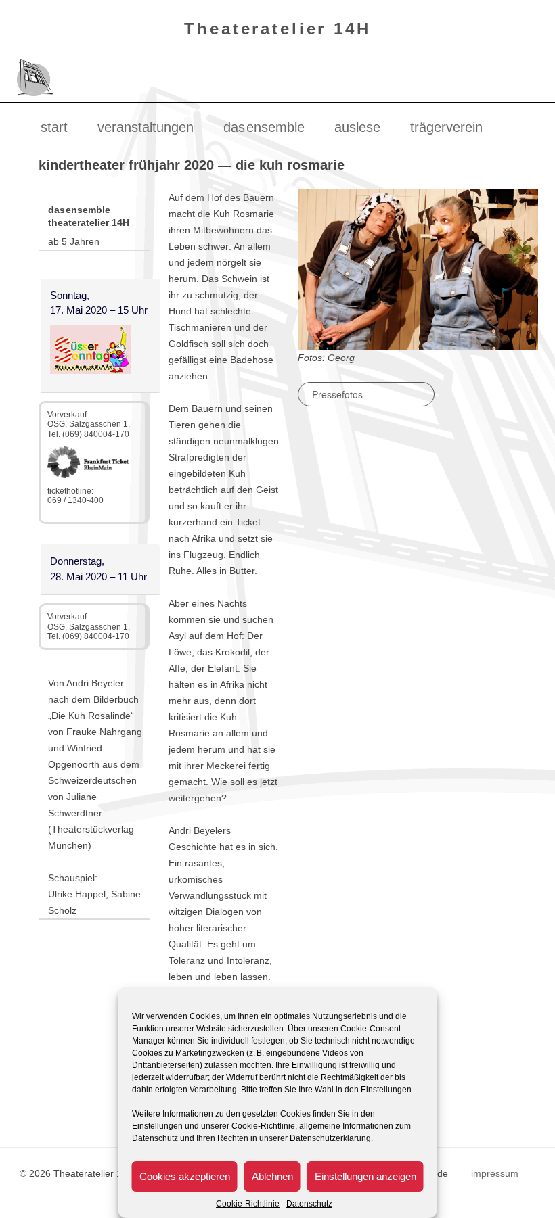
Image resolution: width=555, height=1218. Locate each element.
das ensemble (264, 127)
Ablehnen (272, 1176)
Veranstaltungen (145, 127)
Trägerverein (446, 127)
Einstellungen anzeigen (365, 1176)
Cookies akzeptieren (184, 1176)
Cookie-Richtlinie (248, 1204)
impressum (494, 1173)
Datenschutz (309, 1204)
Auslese (357, 127)
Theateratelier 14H (277, 29)
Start (54, 127)
